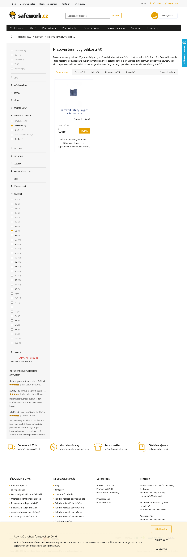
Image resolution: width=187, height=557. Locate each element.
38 (17, 226)
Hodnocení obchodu (48, 4)
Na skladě (20, 50)
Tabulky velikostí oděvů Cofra (68, 512)
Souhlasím (161, 529)
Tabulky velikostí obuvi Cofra (68, 503)
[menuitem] (17, 28)
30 (17, 199)
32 (17, 203)
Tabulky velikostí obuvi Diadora (69, 507)
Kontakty (66, 4)
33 (17, 208)
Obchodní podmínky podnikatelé (26, 499)
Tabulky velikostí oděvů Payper (69, 516)
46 (17, 244)
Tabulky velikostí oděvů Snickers (70, 499)
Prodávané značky (63, 521)
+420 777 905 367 (156, 492)
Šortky (18, 139)
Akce (18, 55)
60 (17, 275)
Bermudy (20, 125)
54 (17, 262)
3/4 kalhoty (21, 121)
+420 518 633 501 (157, 509)
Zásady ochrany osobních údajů (25, 512)
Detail (84, 131)
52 (17, 257)
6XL (17, 333)
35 (17, 217)
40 (17, 230)
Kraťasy (19, 130)
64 (17, 284)
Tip (17, 64)
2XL (17, 316)
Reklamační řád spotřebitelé (24, 503)
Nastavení (161, 549)
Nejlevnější (80, 72)
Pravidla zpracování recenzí (24, 516)
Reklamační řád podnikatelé (24, 507)
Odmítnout (161, 540)
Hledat (115, 15)
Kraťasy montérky (24, 134)
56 (17, 266)
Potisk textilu (79, 4)
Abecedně (130, 72)
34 (17, 212)
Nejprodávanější (112, 72)
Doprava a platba (27, 4)
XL (17, 311)
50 (17, 253)
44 (17, 239)
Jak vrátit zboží (18, 490)
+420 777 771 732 (156, 519)
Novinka (19, 59)
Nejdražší (95, 72)
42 (17, 235)
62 (17, 280)
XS (17, 289)
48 (17, 248)
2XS (17, 298)
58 (17, 271)
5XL (17, 329)
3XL (17, 320)
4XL (17, 324)
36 (17, 221)
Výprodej (19, 68)
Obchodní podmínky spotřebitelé (26, 494)
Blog (14, 4)
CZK (142, 3)
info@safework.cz (156, 496)
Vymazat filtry (27, 358)
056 (17, 342)
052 (17, 338)
